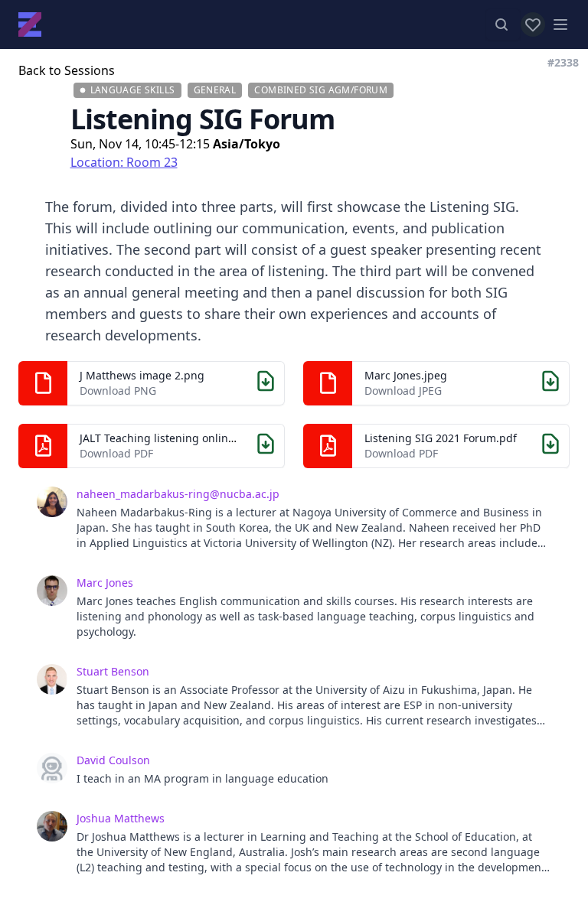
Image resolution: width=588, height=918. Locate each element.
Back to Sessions (66, 70)
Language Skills (132, 89)
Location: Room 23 (124, 162)
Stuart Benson (113, 671)
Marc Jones (105, 582)
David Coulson (113, 760)
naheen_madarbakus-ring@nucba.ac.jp (178, 494)
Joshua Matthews (121, 818)
